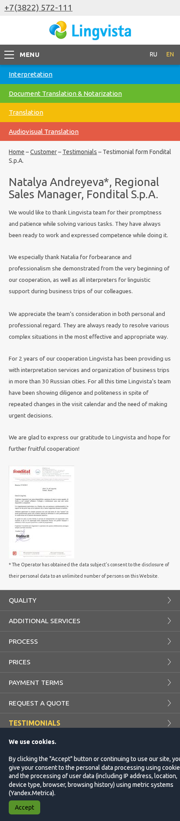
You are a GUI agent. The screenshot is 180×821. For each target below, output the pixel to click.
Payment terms (36, 682)
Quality (22, 600)
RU (153, 54)
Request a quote (39, 703)
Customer (43, 151)
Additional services (44, 621)
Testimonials (79, 151)
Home (16, 151)
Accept (24, 807)
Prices (20, 662)
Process (23, 641)
